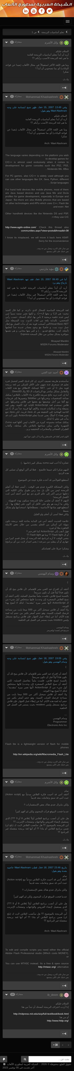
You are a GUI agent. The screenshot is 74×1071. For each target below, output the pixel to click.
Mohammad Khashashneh (42, 96)
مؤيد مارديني (47, 268)
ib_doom (53, 994)
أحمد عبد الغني (50, 372)
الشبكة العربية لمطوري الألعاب (37, 4)
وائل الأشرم (52, 42)
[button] (3, 1059)
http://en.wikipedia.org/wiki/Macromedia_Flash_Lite (41, 754)
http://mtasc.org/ (47, 966)
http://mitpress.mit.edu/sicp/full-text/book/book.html (41, 1013)
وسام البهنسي (46, 573)
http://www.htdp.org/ (58, 1020)
